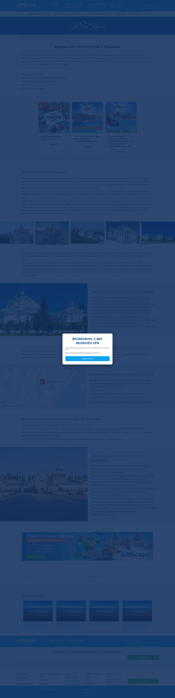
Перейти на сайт (87, 358)
